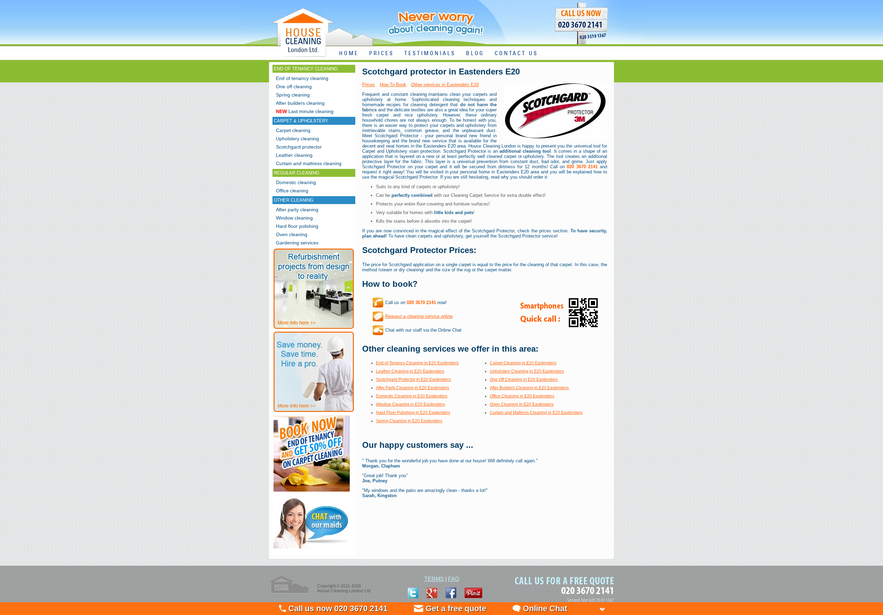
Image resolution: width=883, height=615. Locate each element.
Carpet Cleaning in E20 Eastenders (523, 363)
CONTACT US (516, 53)
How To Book (393, 84)
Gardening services (297, 242)
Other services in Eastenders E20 (445, 84)
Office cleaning (292, 190)
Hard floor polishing (297, 226)
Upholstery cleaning (297, 138)
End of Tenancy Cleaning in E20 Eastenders (417, 363)
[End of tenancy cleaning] (311, 492)
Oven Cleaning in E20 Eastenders (522, 404)
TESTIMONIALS (430, 53)
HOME (349, 53)
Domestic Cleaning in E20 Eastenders (411, 396)
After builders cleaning (300, 103)
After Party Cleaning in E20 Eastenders (412, 387)
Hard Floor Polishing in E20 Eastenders (413, 412)
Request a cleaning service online (419, 316)
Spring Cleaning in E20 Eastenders (409, 421)
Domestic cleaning (296, 182)
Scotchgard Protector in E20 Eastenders (413, 379)
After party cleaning (297, 209)
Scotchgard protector (299, 147)
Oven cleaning (291, 234)
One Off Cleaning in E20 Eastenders (524, 379)
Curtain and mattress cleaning (308, 163)
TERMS (434, 579)
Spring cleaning (293, 95)
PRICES (381, 53)
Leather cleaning (294, 155)
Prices (368, 84)
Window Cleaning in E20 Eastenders (410, 404)
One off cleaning (294, 86)
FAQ (453, 579)
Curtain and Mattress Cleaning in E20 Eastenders (536, 412)
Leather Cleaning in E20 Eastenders (410, 371)
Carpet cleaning (293, 130)
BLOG (475, 53)
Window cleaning (294, 218)
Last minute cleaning (305, 111)
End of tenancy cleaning (302, 78)
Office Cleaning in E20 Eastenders (522, 396)
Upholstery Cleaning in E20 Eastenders (527, 371)
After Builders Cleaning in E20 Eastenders (529, 387)
